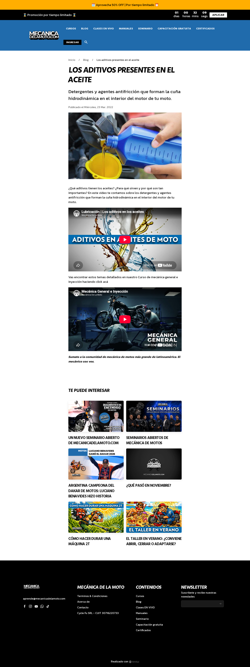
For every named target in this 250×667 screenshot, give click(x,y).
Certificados (143, 630)
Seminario (142, 619)
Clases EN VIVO (145, 607)
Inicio (71, 60)
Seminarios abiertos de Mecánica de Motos (147, 440)
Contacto (82, 607)
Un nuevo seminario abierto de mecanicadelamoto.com (93, 440)
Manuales (141, 613)
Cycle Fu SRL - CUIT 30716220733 (98, 613)
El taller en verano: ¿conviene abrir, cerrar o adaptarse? (153, 541)
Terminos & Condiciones (92, 596)
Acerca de (83, 602)
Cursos (140, 596)
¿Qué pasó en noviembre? (148, 485)
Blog (86, 60)
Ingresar (72, 42)
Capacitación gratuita (149, 625)
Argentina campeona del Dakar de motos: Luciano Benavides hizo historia (91, 490)
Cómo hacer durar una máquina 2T (89, 541)
